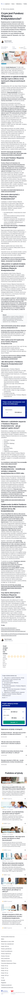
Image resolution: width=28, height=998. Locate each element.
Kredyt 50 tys (4, 973)
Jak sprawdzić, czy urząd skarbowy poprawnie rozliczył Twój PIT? (13, 812)
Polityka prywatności (6, 985)
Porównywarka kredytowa (7, 936)
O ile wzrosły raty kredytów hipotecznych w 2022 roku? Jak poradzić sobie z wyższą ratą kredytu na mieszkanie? (13, 153)
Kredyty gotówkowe (6, 948)
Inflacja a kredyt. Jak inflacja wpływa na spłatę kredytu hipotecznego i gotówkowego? (13, 357)
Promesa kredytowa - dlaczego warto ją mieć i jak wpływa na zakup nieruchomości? (13, 733)
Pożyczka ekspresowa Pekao (8, 963)
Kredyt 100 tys (5, 975)
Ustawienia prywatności (7, 987)
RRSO (2, 939)
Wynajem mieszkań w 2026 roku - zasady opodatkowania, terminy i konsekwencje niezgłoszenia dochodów (12, 761)
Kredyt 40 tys (4, 970)
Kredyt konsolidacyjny (6, 951)
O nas (2, 977)
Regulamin (3, 982)
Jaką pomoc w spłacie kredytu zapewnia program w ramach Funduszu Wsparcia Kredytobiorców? (13, 694)
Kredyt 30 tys (4, 968)
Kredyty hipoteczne (6, 953)
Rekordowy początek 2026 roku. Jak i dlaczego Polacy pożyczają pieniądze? (13, 788)
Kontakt (3, 980)
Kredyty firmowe (5, 956)
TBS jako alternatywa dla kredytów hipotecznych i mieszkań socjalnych (11, 742)
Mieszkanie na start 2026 (7, 941)
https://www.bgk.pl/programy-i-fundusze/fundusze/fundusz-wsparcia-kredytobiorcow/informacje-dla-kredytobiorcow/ (13, 629)
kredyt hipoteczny (11, 67)
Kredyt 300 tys (5, 946)
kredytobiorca (4, 285)
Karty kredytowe (5, 958)
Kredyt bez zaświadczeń (7, 944)
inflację (9, 122)
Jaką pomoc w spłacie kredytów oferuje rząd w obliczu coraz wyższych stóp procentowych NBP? (13, 679)
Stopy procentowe (12, 92)
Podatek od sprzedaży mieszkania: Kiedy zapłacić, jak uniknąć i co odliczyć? (12, 751)
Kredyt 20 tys (4, 965)
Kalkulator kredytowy (6, 961)
